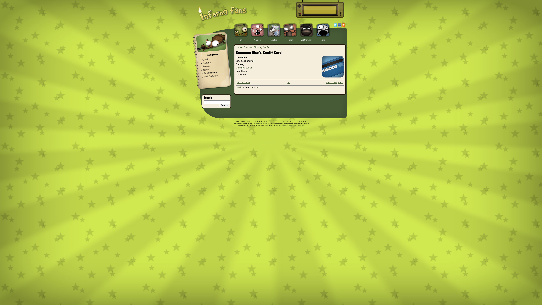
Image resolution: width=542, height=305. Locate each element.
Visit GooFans (211, 76)
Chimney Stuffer (261, 47)
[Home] (222, 11)
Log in (239, 87)
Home (239, 47)
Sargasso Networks (282, 125)
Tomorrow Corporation (260, 123)
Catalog (248, 47)
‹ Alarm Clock (243, 82)
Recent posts (210, 73)
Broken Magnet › (334, 82)
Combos (207, 62)
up (289, 82)
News (206, 69)
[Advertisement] (319, 10)
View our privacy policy (296, 125)
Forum (206, 66)
